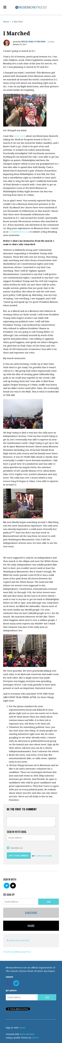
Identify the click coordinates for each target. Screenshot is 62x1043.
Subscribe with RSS (19, 940)
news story (19, 136)
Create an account (43, 856)
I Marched (17, 21)
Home (6, 21)
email (22, 1027)
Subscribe (31, 913)
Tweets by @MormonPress (17, 952)
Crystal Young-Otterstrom (33, 41)
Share (31, 926)
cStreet (35, 1037)
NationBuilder (27, 1034)
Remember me (16, 848)
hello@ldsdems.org (19, 231)
